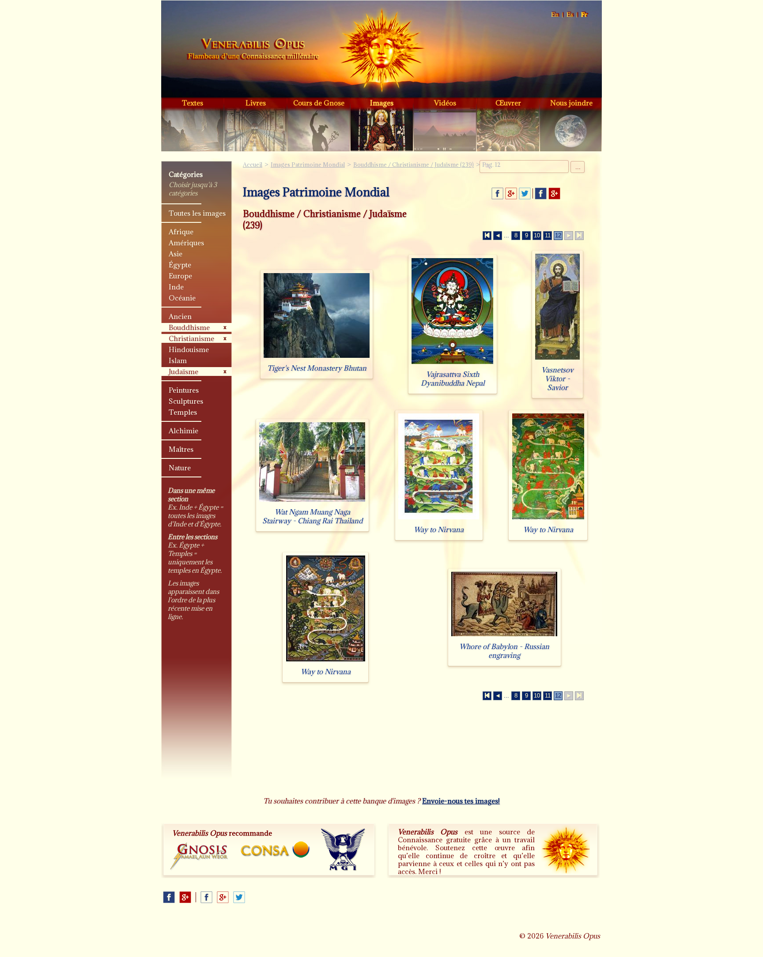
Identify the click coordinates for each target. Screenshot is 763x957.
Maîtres (181, 449)
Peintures (184, 390)
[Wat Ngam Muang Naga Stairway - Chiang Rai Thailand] (312, 501)
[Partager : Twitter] (525, 193)
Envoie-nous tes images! (461, 800)
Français (585, 14)
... (578, 167)
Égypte (180, 264)
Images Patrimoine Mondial (308, 164)
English (555, 14)
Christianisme (191, 338)
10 (537, 235)
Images (381, 102)
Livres (256, 102)
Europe (180, 275)
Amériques (186, 242)
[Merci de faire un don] (565, 849)
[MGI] (343, 850)
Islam (178, 360)
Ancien (180, 316)
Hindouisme (189, 349)
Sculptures (186, 401)
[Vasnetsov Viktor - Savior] (557, 359)
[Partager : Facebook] (497, 193)
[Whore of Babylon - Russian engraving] (504, 636)
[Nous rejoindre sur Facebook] (541, 193)
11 (548, 235)
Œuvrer (508, 102)
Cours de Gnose (318, 102)
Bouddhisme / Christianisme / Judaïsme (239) (413, 164)
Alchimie (183, 430)
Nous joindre (571, 102)
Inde (176, 286)
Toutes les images (197, 213)
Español (570, 14)
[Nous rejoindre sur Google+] (554, 193)
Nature (180, 467)
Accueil (253, 50)
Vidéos (445, 102)
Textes (192, 102)
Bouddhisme (189, 327)
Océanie (182, 297)
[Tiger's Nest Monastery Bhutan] (317, 358)
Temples (183, 412)
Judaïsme (183, 371)
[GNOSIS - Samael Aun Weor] (199, 856)
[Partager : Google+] (511, 193)
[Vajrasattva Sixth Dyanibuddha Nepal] (452, 364)
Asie (175, 253)
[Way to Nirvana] (438, 519)
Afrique (181, 231)
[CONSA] (275, 849)
